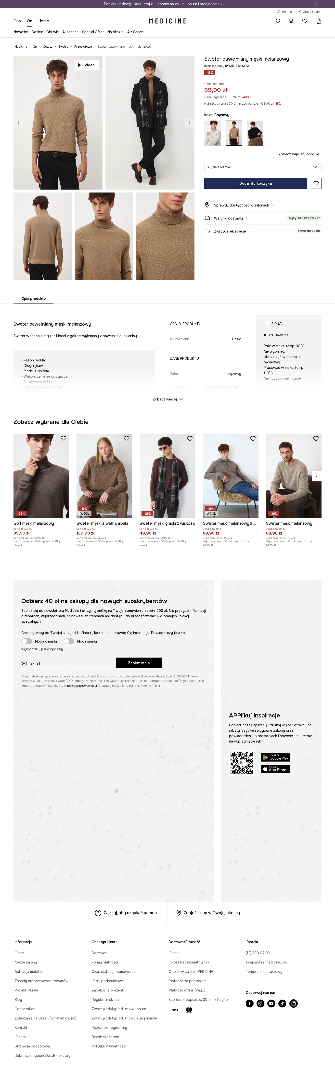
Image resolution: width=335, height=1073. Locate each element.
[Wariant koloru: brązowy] (234, 133)
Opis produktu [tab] (33, 298)
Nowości (20, 32)
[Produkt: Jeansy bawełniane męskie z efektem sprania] (258, 474)
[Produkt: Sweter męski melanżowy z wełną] (230, 642)
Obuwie (52, 32)
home (43, 21)
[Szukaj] (277, 21)
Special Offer (93, 32)
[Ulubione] (304, 21)
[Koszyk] (317, 21)
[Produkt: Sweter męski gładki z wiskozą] (167, 642)
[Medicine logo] (167, 21)
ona (17, 21)
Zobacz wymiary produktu (300, 154)
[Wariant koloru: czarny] (255, 133)
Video (90, 65)
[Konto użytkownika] (291, 21)
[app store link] (275, 936)
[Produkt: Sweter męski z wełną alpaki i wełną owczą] (104, 642)
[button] (263, 167)
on (29, 21)
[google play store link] (275, 924)
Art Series (135, 32)
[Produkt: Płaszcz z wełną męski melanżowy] (196, 474)
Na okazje (115, 32)
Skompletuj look (173, 180)
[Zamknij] (316, 4)
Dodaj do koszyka (255, 183)
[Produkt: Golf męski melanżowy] (41, 642)
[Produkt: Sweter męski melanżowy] (294, 642)
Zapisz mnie (139, 829)
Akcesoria (70, 32)
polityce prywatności (82, 852)
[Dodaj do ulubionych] (316, 183)
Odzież (37, 32)
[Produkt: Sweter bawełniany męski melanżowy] (134, 474)
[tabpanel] (167, 353)
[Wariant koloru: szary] (212, 133)
